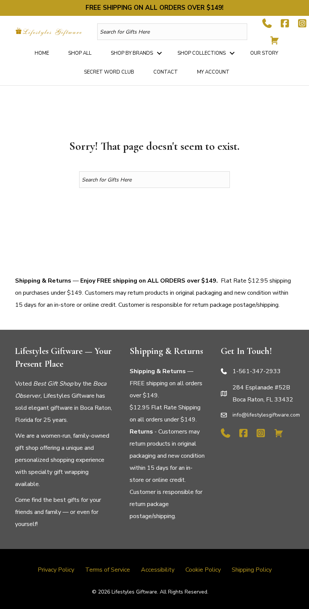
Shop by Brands (132, 53)
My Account (213, 72)
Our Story (264, 53)
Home (42, 53)
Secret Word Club (109, 72)
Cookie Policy (203, 570)
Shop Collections (201, 53)
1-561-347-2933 (257, 371)
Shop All (80, 53)
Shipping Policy (252, 570)
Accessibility (157, 570)
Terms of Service (107, 570)
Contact (165, 72)
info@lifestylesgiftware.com (266, 414)
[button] (159, 53)
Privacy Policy (56, 570)
